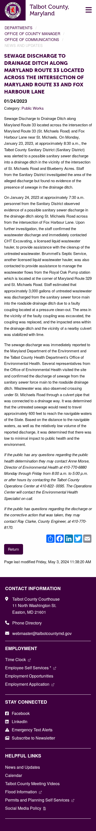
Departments (19, 27)
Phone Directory (27, 623)
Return (13, 549)
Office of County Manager (32, 33)
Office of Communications (32, 39)
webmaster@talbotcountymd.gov (42, 633)
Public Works (33, 108)
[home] (13, 10)
